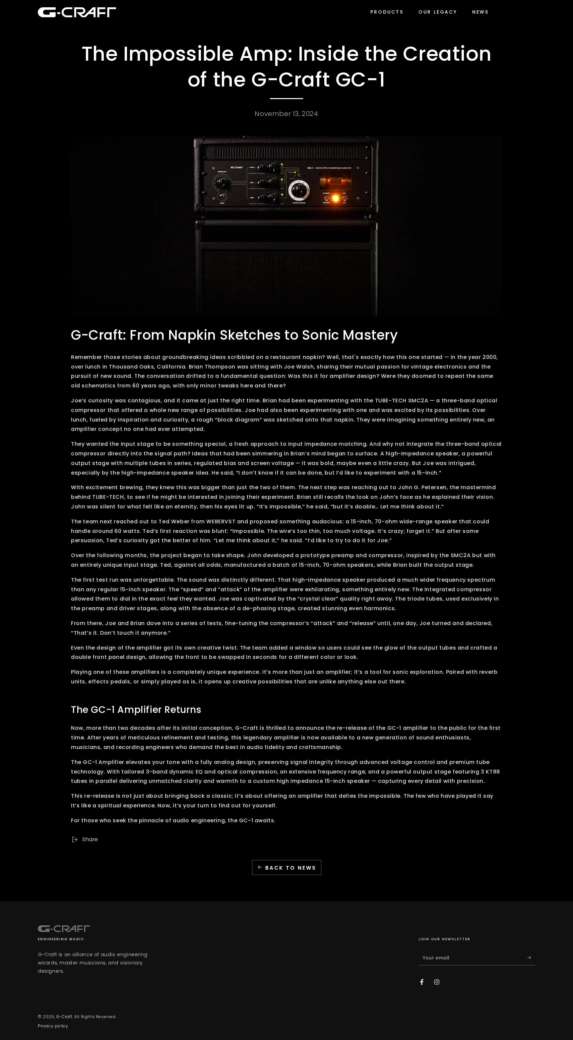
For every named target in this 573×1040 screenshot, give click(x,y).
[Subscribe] (531, 958)
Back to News (290, 867)
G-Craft (64, 1016)
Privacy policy (53, 1026)
